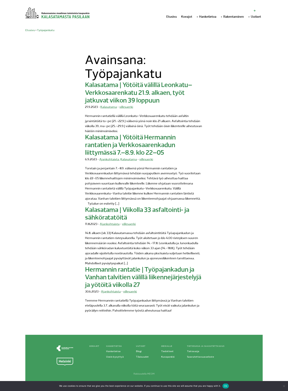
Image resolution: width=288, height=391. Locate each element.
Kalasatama (108, 107)
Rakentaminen (233, 16)
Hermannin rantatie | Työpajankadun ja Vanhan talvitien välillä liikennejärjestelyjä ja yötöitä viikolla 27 (143, 278)
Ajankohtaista (109, 159)
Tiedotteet (167, 351)
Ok (225, 386)
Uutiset (256, 16)
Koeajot (186, 16)
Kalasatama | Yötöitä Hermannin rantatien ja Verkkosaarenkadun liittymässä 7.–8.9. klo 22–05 (130, 145)
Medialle (166, 346)
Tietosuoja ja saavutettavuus (205, 346)
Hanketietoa (207, 16)
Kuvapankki (168, 357)
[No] (284, 386)
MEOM (150, 374)
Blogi (139, 351)
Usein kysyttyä (115, 357)
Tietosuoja (193, 351)
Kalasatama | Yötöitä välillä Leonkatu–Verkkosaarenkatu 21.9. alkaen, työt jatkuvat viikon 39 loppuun (138, 93)
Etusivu (171, 16)
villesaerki (126, 107)
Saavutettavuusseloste (200, 357)
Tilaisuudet (142, 357)
